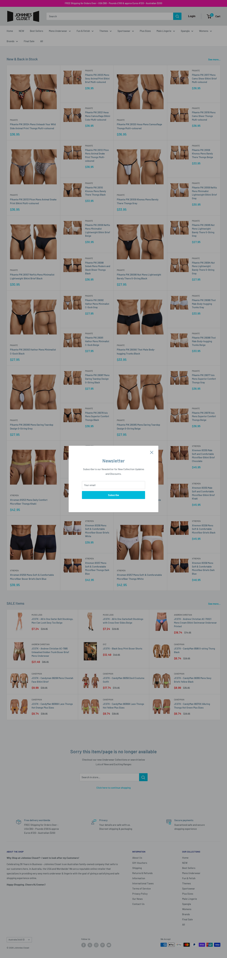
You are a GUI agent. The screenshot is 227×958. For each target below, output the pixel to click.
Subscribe (113, 495)
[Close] (151, 452)
